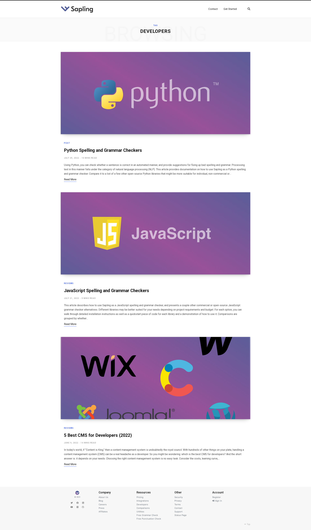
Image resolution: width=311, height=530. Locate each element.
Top (248, 524)
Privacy (178, 500)
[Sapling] (77, 9)
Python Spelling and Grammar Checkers (103, 150)
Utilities (140, 511)
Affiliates (103, 511)
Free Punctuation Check (149, 518)
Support (178, 511)
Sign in (218, 500)
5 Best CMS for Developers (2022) (98, 435)
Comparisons (143, 508)
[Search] (249, 9)
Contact (178, 508)
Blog (101, 500)
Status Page (180, 515)
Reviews (69, 283)
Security (178, 497)
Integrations (143, 500)
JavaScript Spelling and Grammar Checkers (106, 290)
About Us (103, 497)
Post (67, 143)
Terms (177, 504)
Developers (142, 504)
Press (101, 508)
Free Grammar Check (147, 515)
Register (216, 497)
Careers (103, 504)
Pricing (140, 497)
